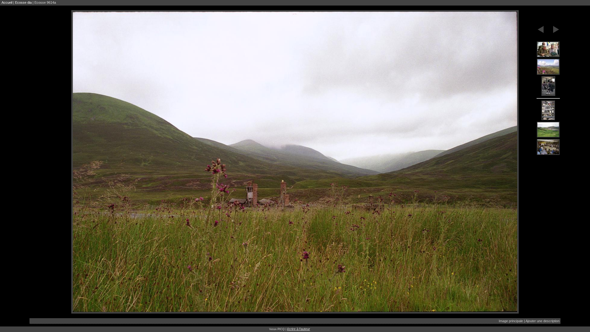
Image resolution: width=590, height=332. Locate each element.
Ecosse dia (23, 2)
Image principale (511, 321)
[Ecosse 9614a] (548, 50)
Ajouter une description (542, 321)
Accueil (7, 2)
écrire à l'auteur (298, 329)
